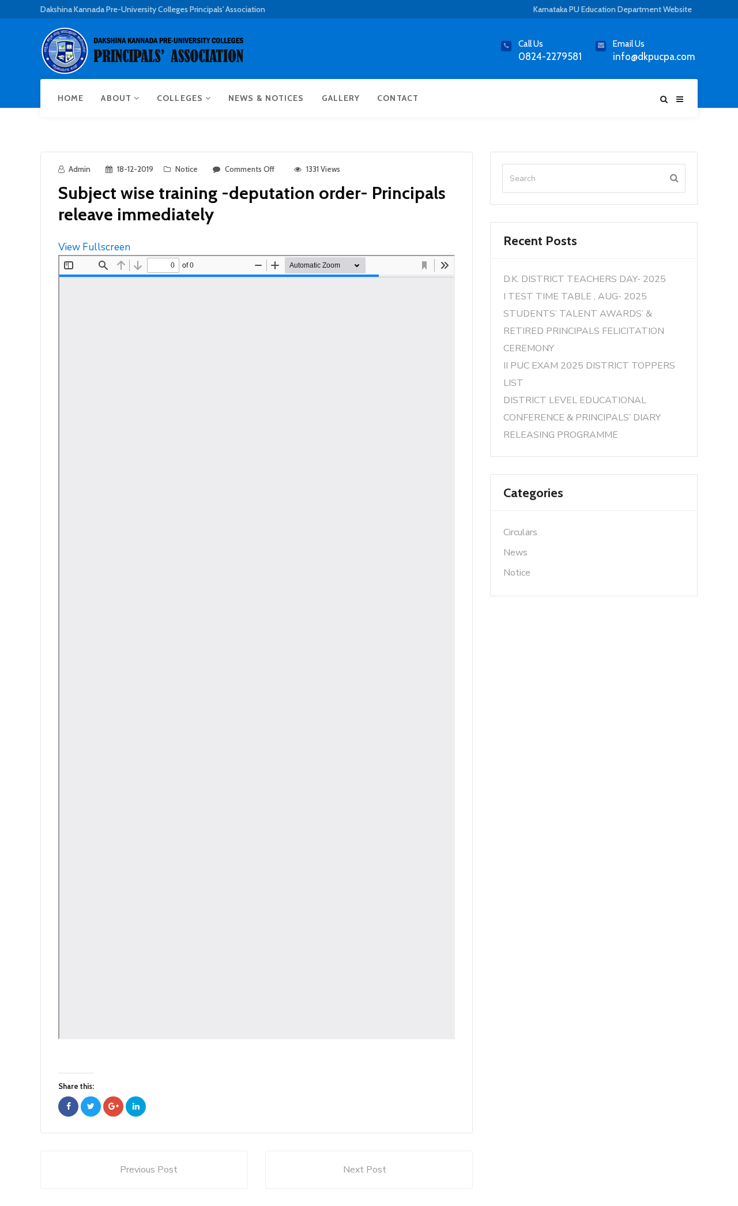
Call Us (530, 44)
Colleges (181, 98)
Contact (398, 98)
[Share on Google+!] (113, 1106)
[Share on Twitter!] (91, 1106)
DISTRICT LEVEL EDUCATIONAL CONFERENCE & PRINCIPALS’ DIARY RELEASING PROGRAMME (582, 417)
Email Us (629, 44)
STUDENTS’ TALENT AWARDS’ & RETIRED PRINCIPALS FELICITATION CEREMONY (583, 331)
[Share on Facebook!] (68, 1106)
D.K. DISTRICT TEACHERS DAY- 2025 (584, 279)
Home (71, 98)
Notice (186, 169)
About (117, 98)
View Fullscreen (94, 247)
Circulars (520, 532)
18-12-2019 (135, 169)
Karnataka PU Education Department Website (612, 9)
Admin (80, 169)
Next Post (364, 1169)
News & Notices (266, 98)
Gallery (341, 98)
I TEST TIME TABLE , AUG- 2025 (575, 296)
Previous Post (149, 1169)
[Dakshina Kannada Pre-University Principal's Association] (144, 55)
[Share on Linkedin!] (136, 1106)
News (515, 552)
